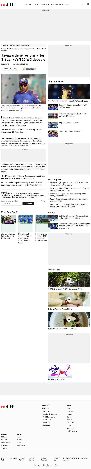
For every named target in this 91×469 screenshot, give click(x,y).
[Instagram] (48, 465)
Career (19, 442)
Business (70, 411)
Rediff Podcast (72, 431)
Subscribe (28, 204)
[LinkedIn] (56, 465)
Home (26, 4)
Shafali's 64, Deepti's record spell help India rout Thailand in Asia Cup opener (69, 184)
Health (19, 437)
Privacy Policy (21, 459)
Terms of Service (32, 459)
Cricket (10, 49)
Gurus (59, 4)
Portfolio (4, 448)
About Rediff (3, 459)
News (34, 4)
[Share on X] (39, 465)
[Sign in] (88, 4)
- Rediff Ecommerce (48, 417)
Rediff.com (71, 458)
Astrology (70, 428)
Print (44, 201)
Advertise (14, 458)
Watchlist (4, 445)
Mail (30, 4)
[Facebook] (43, 465)
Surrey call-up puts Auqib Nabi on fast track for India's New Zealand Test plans (69, 205)
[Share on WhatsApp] (35, 465)
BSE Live (4, 437)
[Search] (82, 4)
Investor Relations (44, 459)
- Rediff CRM (46, 423)
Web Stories (54, 269)
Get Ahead (70, 423)
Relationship (21, 445)
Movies (69, 414)
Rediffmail (45, 408)
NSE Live (4, 440)
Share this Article (11, 69)
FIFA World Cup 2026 (56, 379)
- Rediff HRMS (46, 420)
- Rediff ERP (46, 425)
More (66, 4)
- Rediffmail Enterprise (49, 414)
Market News (5, 442)
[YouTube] (52, 465)
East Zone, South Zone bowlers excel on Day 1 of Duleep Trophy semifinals (70, 189)
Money (43, 4)
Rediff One (45, 411)
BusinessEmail (52, 4)
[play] (69, 279)
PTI (7, 64)
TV (62, 4)
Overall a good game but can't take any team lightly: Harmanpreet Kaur (68, 195)
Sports (69, 417)
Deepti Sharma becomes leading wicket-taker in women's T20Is (69, 200)
